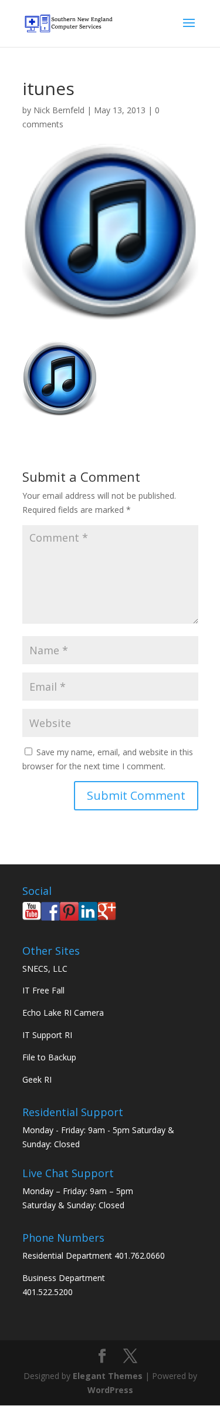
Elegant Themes (108, 1375)
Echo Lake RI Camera (63, 1012)
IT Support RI (47, 1034)
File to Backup (49, 1057)
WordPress (110, 1389)
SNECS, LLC (44, 968)
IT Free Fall (43, 990)
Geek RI (37, 1079)
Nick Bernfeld (58, 110)
